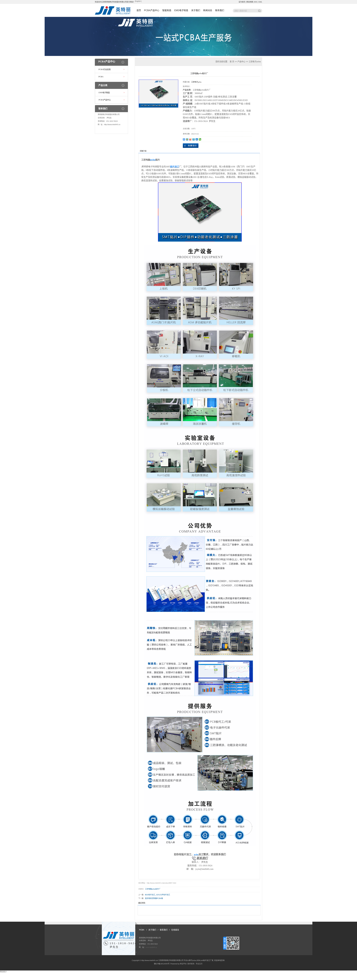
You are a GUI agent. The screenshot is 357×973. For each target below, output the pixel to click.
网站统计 (3, 972)
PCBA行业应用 (104, 69)
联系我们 (219, 10)
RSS (255, 2)
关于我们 (195, 10)
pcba (194, 960)
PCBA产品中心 (151, 10)
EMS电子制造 (181, 10)
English (138, 1)
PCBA (100, 77)
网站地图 (249, 2)
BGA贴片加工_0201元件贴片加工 (157, 895)
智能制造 (166, 10)
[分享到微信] (200, 139)
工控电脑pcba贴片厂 (153, 889)
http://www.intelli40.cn (112, 125)
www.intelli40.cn (151, 947)
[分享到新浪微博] (190, 139)
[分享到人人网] (197, 139)
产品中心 (241, 61)
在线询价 (190, 145)
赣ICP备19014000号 (162, 964)
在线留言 (175, 930)
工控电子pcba (255, 61)
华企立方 (199, 964)
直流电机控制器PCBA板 (154, 898)
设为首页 (242, 2)
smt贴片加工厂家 (207, 960)
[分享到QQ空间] (187, 139)
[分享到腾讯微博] (193, 139)
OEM (198, 960)
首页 (139, 10)
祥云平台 (183, 964)
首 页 (232, 61)
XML (260, 2)
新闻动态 (207, 10)
